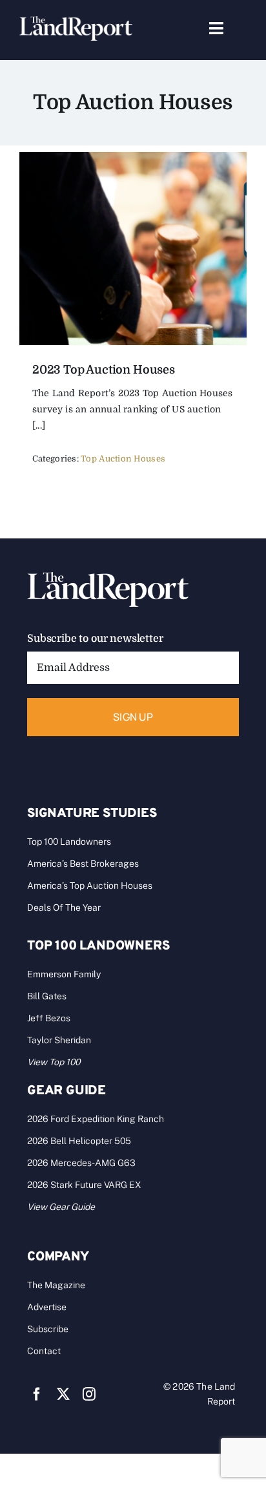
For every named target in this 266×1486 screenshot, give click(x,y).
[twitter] (63, 1394)
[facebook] (36, 1394)
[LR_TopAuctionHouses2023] (133, 157)
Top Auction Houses (123, 458)
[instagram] (89, 1394)
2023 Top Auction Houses (103, 369)
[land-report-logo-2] (75, 22)
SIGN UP (133, 717)
